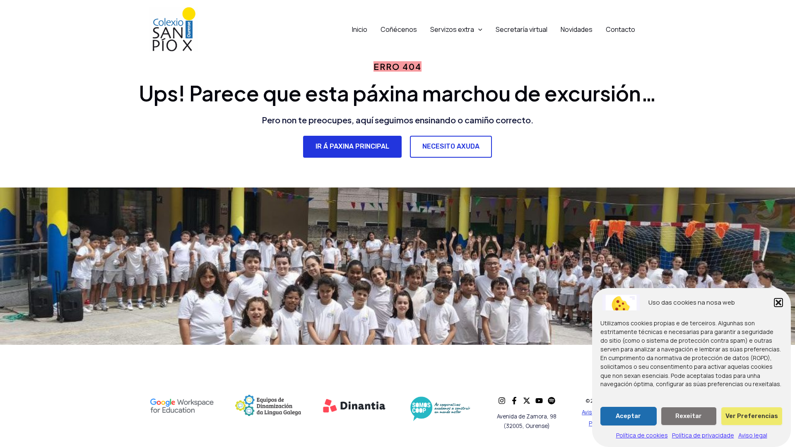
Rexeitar (688, 416)
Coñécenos (399, 29)
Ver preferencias (751, 416)
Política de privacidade (703, 435)
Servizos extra (452, 29)
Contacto (620, 29)
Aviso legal (752, 435)
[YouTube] (539, 400)
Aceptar (628, 416)
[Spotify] (551, 400)
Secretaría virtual (521, 29)
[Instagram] (502, 400)
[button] (778, 302)
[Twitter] (526, 400)
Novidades (577, 29)
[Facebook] (514, 400)
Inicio (359, 29)
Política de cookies (642, 435)
